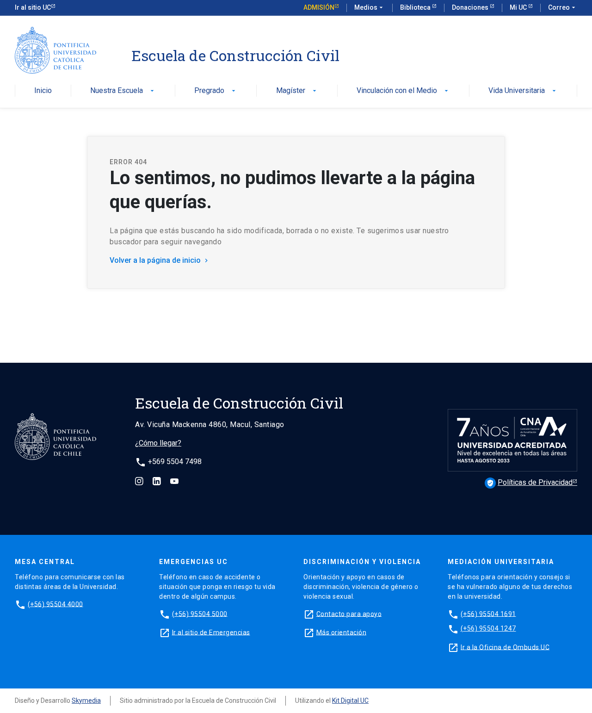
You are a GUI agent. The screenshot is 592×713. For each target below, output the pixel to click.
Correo (562, 7)
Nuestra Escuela (123, 91)
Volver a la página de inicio (160, 260)
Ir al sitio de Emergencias (211, 632)
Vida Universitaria (523, 91)
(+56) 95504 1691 (488, 613)
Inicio (43, 91)
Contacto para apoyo (349, 613)
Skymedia (86, 700)
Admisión (318, 7)
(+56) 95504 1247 (488, 628)
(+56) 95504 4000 (55, 604)
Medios (369, 7)
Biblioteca (416, 7)
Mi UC (519, 7)
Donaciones (471, 7)
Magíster (297, 91)
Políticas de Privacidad (530, 482)
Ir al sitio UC (33, 7)
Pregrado (215, 91)
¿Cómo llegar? (158, 443)
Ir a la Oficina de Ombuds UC (505, 647)
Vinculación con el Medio (403, 91)
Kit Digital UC (350, 700)
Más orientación (341, 632)
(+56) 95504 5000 (200, 613)
